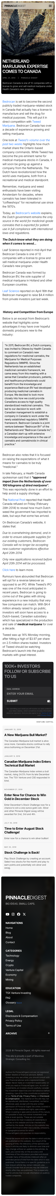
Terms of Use (47, 713)
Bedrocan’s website (28, 213)
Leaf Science (10, 291)
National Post (16, 499)
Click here (8, 570)
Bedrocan (9, 101)
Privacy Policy (46, 715)
